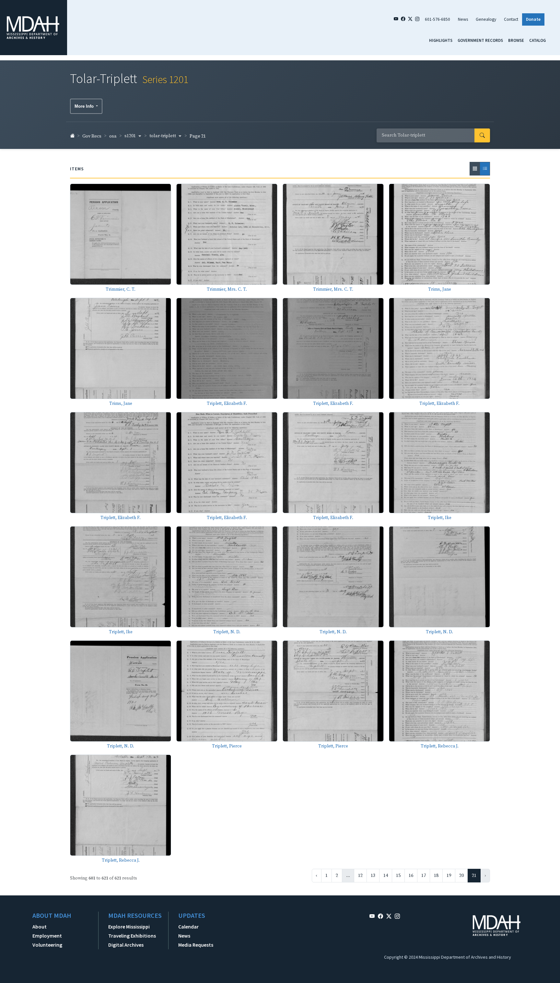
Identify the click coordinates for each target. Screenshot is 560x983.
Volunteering (47, 944)
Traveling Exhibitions (132, 935)
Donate (533, 19)
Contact (511, 19)
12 (360, 876)
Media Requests (195, 944)
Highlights (440, 40)
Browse (516, 40)
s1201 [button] (130, 136)
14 (385, 876)
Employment (47, 935)
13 (373, 876)
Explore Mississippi (129, 926)
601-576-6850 (437, 19)
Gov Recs (91, 136)
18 (436, 876)
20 (461, 876)
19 (449, 876)
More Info (85, 106)
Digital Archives (126, 944)
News (463, 19)
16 (411, 876)
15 (398, 876)
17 (423, 876)
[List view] (485, 169)
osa (113, 136)
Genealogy (486, 19)
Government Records (480, 40)
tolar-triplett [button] (163, 136)
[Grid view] (475, 169)
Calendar (188, 926)
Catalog (537, 40)
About (39, 926)
